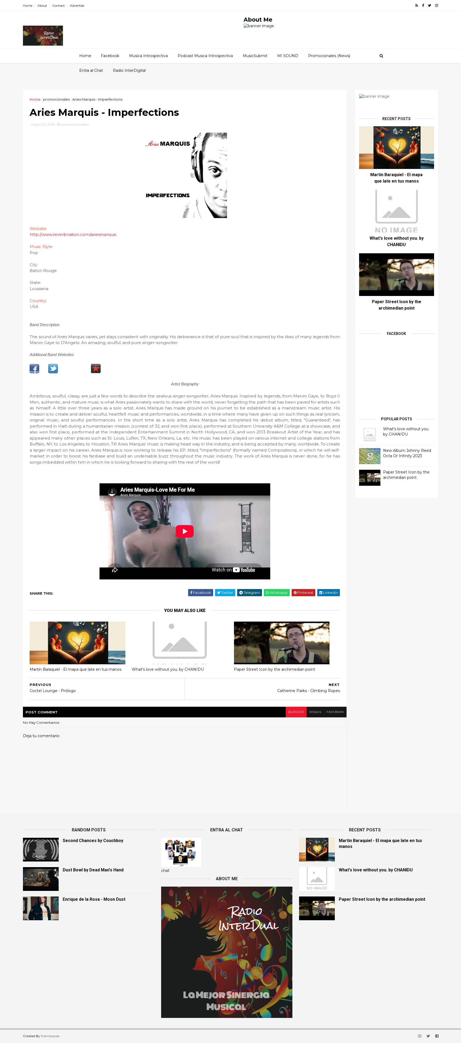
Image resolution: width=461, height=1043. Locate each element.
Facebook (110, 55)
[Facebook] (34, 372)
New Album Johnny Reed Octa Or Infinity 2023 (407, 453)
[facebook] (423, 5)
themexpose (50, 1036)
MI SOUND (287, 55)
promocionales (56, 99)
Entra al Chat (91, 70)
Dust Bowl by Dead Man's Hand (93, 869)
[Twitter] (53, 372)
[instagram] (436, 5)
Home (27, 5)
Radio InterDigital (129, 70)
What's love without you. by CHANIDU (168, 669)
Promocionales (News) (329, 55)
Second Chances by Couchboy (93, 840)
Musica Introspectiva (148, 55)
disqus (315, 712)
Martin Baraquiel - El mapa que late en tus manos (75, 669)
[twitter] (429, 5)
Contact (58, 5)
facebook (335, 712)
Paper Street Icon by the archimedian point (274, 669)
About (42, 5)
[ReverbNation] (96, 372)
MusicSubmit (255, 55)
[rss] (416, 5)
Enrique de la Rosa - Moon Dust (94, 899)
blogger (296, 712)
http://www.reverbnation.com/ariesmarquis (73, 234)
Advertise (77, 5)
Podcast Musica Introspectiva (205, 55)
